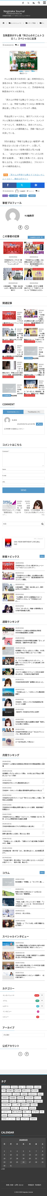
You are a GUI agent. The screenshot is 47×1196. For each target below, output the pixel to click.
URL (3, 482)
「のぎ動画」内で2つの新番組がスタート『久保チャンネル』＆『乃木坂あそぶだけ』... (28, 599)
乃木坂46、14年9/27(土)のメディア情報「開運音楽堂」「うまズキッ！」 (12, 510)
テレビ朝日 (27, 1115)
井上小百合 (21, 1101)
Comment (5, 451)
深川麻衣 (35, 1111)
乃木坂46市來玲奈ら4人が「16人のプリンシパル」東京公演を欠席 (29, 733)
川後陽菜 (24, 1094)
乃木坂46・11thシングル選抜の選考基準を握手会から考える (22, 790)
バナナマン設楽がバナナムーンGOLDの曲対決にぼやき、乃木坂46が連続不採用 (29, 673)
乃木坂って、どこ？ (8, 1119)
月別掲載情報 (28, 358)
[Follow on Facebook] (27, 1054)
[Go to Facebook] (20, 228)
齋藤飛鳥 (30, 1101)
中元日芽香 (29, 1097)
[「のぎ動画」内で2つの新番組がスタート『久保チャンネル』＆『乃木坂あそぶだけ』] (34, 278)
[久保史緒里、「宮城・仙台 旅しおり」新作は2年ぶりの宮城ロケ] (13, 278)
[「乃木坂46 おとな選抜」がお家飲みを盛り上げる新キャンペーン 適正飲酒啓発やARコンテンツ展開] (34, 252)
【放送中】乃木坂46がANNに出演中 (27, 712)
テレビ (23, 45)
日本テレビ (24, 1108)
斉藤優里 (13, 1097)
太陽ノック (26, 1111)
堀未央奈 (5, 1101)
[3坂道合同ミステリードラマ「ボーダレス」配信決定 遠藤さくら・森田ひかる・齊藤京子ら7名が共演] (30, 387)
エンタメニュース (17, 243)
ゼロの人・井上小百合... (23, 913)
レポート (20, 1006)
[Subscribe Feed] (34, 3)
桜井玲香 (32, 1108)
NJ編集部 (22, 191)
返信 (40, 424)
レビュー (20, 1017)
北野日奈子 (32, 1094)
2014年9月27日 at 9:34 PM (26, 424)
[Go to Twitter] (27, 228)
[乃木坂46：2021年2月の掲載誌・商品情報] (9, 392)
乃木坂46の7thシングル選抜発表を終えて (15, 783)
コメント (31, 191)
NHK (41, 1111)
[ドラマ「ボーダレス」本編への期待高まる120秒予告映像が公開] (9, 352)
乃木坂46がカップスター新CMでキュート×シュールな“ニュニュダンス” (13, 262)
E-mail (4, 475)
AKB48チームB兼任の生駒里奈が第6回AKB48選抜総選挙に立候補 (28, 632)
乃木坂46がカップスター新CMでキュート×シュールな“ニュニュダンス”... (29, 567)
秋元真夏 (18, 1090)
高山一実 (22, 1087)
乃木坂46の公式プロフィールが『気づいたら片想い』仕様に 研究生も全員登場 (23, 799)
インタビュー (20, 1011)
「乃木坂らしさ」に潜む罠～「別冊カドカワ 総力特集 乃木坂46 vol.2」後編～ (23, 842)
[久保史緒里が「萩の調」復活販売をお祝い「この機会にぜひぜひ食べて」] (30, 370)
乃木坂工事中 (6, 1104)
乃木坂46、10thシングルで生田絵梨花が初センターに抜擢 (29, 703)
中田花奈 (14, 1087)
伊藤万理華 (38, 1101)
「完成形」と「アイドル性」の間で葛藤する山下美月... (29, 924)
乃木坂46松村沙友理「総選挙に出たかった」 (30, 682)
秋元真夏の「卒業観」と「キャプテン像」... (29, 882)
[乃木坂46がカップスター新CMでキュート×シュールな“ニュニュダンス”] (13, 252)
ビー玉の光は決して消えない (24, 742)
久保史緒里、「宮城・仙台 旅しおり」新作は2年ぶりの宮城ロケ (13, 288)
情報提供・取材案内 (34, 1185)
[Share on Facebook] (23, 3)
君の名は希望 (17, 1111)
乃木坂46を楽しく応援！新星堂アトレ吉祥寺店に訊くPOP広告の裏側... (30, 956)
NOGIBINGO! (6, 1094)
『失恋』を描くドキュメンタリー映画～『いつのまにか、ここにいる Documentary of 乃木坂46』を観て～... (29, 904)
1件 (18, 45)
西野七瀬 (13, 1101)
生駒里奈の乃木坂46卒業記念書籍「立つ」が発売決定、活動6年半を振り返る (30, 642)
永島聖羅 (21, 1097)
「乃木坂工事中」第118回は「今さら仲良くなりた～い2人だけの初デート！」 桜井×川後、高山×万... (22, 861)
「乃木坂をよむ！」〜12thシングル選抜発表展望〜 (29, 693)
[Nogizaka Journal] (14, 14)
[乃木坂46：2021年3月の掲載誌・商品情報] (30, 354)
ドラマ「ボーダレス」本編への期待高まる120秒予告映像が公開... (29, 609)
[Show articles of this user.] (13, 215)
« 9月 (3, 1169)
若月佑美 (35, 1090)
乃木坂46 (23, 195)
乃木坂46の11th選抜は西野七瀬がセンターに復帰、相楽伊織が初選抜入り (22, 808)
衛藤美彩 (33, 1119)
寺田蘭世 (10, 1090)
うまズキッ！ (6, 1111)
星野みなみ (26, 1090)
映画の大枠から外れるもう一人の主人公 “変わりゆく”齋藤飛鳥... (29, 893)
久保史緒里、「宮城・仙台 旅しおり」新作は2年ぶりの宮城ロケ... (29, 588)
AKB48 (4, 1115)
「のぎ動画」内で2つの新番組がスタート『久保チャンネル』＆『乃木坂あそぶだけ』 (33, 288)
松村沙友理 (5, 1087)
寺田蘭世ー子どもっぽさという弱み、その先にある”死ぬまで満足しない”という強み (29, 651)
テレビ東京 (13, 195)
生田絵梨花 (5, 1108)
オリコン (37, 1097)
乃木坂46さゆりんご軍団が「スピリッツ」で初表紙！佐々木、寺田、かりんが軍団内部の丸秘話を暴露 (23, 818)
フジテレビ (24, 1119)
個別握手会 (25, 1104)
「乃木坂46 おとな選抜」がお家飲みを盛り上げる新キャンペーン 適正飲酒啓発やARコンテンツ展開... (29, 578)
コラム (20, 1001)
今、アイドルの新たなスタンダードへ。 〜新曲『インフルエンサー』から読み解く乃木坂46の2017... (29, 663)
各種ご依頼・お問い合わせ (14, 1185)
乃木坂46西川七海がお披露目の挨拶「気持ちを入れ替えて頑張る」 (30, 723)
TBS (3, 1090)
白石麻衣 (37, 1087)
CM (18, 1119)
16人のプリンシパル (15, 1115)
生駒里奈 (32, 195)
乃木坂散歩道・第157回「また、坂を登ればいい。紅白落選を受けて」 (23, 852)
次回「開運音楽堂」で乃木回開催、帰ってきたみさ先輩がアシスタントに (34, 510)
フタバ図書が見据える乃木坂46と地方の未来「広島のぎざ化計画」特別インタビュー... (30, 946)
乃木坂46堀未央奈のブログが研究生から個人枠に (18, 826)
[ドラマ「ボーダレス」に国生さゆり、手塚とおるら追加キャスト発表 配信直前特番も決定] (9, 368)
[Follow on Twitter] (28, 3)
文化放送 (34, 1104)
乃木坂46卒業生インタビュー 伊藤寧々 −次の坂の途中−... (29, 976)
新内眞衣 (30, 1087)
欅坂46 (40, 1094)
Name (4, 469)
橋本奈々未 (14, 1108)
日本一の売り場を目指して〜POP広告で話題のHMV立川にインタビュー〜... (29, 966)
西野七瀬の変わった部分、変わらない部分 (16, 834)
